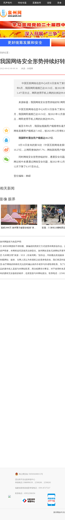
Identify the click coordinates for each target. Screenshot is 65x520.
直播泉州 (36, 3)
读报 (49, 3)
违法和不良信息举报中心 (25, 479)
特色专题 (22, 3)
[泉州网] (12, 13)
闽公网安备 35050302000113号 (31, 474)
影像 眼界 (7, 199)
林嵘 (28, 176)
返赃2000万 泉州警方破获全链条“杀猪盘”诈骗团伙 (24, 228)
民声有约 (7, 3)
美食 (59, 3)
